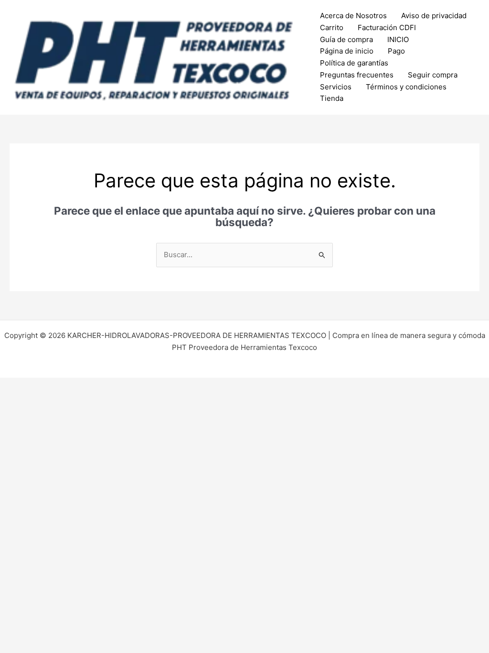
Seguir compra (432, 74)
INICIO (398, 39)
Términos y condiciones (406, 86)
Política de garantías (354, 62)
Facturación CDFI (387, 27)
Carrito (331, 27)
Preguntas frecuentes (356, 74)
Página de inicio (346, 50)
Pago (396, 50)
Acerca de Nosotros (353, 15)
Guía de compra (346, 39)
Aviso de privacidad (434, 15)
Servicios (335, 86)
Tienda (331, 98)
